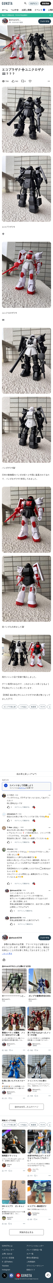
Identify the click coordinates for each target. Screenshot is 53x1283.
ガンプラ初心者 (10, 707)
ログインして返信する (22, 807)
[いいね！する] (48, 1275)
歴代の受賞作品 (32, 1258)
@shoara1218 (15, 890)
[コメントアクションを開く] (49, 795)
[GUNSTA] (7, 3)
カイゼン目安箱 (8, 1258)
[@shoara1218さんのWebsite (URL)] (4, 960)
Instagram (6, 1270)
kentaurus (35, 1213)
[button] (25, 3)
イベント (39, 10)
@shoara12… (15, 20)
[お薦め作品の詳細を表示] (48, 81)
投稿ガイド (30, 1270)
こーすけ (10, 795)
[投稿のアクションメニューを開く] (24, 1050)
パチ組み (23, 707)
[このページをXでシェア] (4, 1275)
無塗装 (33, 707)
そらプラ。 (36, 1169)
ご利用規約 (30, 1262)
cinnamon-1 (12, 814)
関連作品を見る (26, 1232)
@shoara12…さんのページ (26, 1106)
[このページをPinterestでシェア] (18, 1275)
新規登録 (45, 3)
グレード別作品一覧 (34, 1250)
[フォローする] (44, 21)
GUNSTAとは (7, 1246)
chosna (10, 849)
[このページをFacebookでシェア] (11, 1275)
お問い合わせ (7, 1254)
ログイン (33, 3)
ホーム (5, 10)
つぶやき (15, 10)
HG (10, 22)
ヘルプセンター (8, 1250)
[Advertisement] (26, 738)
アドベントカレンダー (35, 1246)
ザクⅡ (42, 707)
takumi (9, 1164)
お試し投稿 (27, 10)
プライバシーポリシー (35, 1266)
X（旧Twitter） (8, 1262)
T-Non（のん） (13, 827)
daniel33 (10, 1217)
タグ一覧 (29, 1254)
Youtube (5, 1266)
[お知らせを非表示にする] (50, 15)
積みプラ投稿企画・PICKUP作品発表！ (15, 15)
